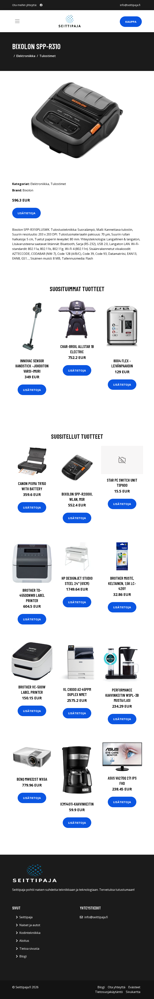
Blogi (23, 956)
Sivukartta (133, 992)
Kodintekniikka (29, 933)
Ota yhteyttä (116, 987)
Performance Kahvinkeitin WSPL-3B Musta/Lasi (122, 695)
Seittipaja (25, 917)
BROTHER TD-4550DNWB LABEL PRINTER (32, 595)
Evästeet (134, 987)
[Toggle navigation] (17, 21)
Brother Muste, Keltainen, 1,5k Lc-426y (122, 583)
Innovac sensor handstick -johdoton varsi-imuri (32, 365)
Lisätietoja (26, 213)
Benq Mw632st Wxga (32, 779)
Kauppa (130, 22)
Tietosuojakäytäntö (109, 992)
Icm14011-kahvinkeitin (77, 804)
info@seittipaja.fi (130, 5)
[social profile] (41, 5)
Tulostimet (47, 56)
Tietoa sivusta (29, 948)
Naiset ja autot (29, 925)
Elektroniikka (25, 56)
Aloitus (24, 941)
